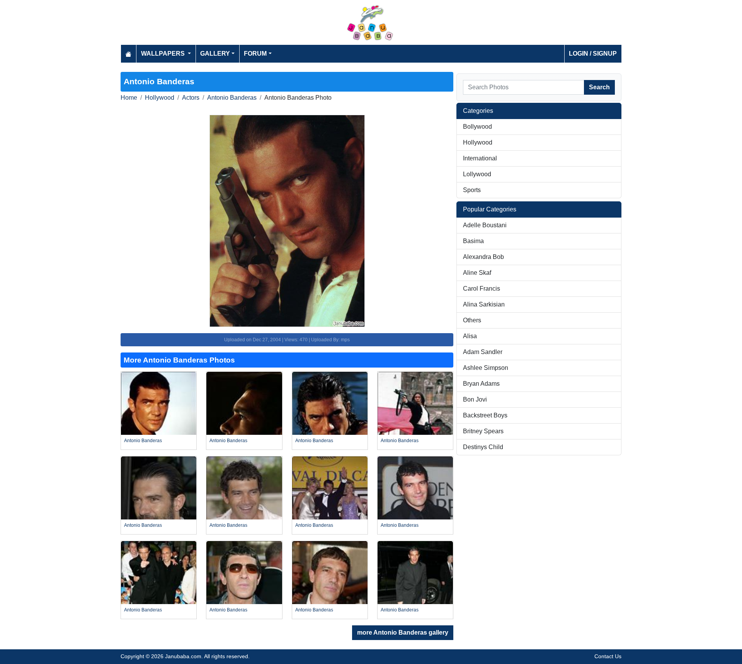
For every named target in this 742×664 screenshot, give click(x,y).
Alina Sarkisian (484, 304)
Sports (472, 190)
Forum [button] (255, 53)
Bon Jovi (475, 399)
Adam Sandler (482, 352)
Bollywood (477, 126)
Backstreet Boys (485, 415)
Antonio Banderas (232, 97)
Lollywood (477, 174)
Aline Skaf (477, 272)
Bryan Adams (481, 383)
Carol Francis (481, 288)
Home (129, 97)
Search (599, 87)
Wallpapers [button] (163, 53)
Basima (473, 241)
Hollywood (159, 97)
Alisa (470, 336)
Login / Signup (593, 53)
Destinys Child (483, 447)
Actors (190, 97)
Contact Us (607, 656)
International (480, 158)
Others (472, 320)
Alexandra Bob (483, 257)
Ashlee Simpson (485, 367)
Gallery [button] (215, 53)
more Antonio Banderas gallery (402, 632)
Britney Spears (483, 431)
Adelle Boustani (485, 225)
